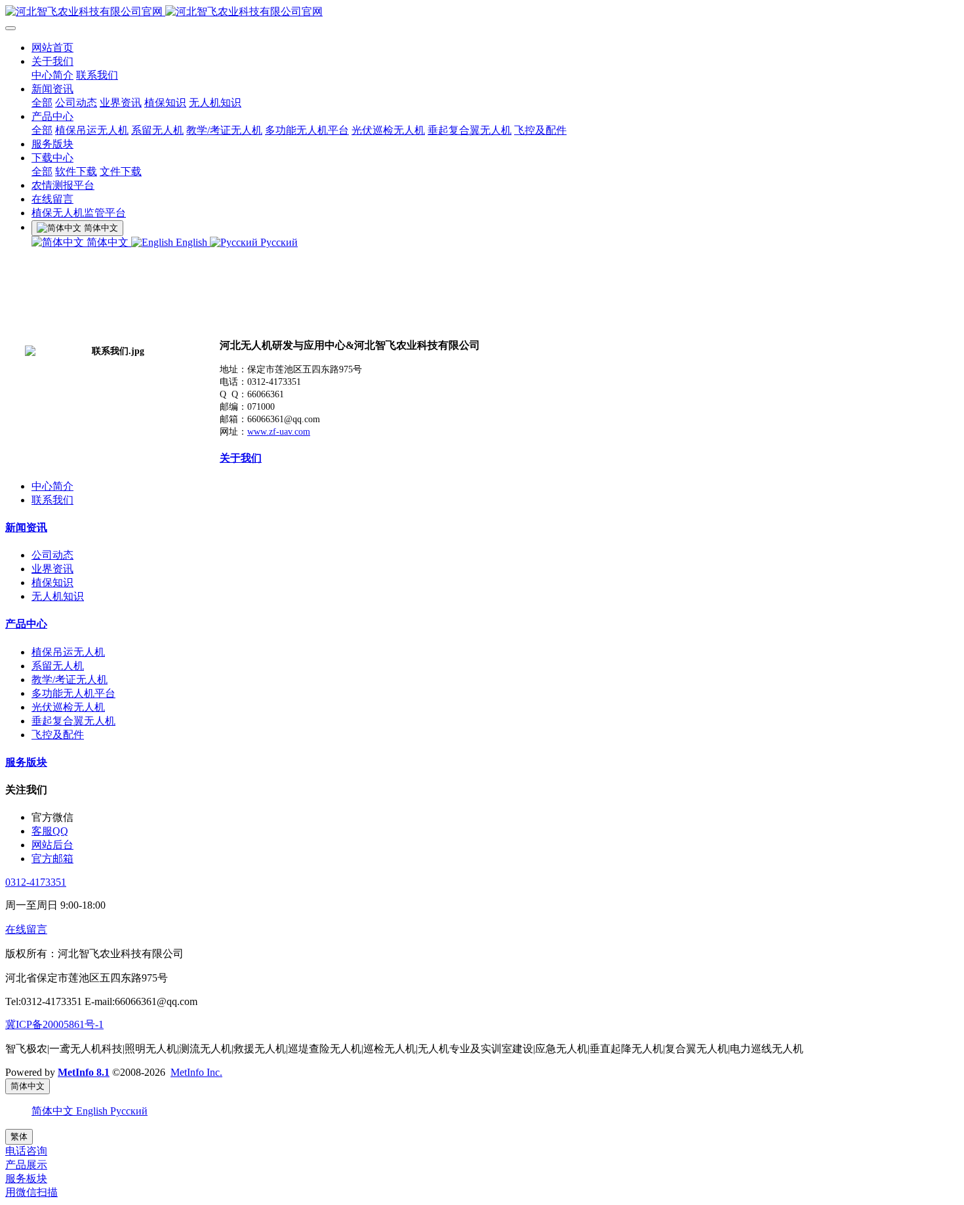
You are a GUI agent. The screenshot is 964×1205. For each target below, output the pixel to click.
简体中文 (107, 242)
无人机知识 (215, 102)
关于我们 (52, 61)
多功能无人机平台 (307, 130)
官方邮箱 (52, 858)
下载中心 (52, 157)
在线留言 (52, 199)
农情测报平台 (62, 185)
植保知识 (165, 102)
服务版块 (52, 143)
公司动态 (76, 102)
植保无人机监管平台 (78, 212)
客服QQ (49, 831)
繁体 (19, 1136)
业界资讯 (121, 102)
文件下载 (121, 171)
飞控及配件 (540, 130)
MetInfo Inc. (196, 1072)
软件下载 (76, 171)
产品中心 (52, 116)
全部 (41, 102)
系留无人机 (157, 130)
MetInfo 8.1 (84, 1072)
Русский (278, 242)
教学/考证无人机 (224, 130)
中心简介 (52, 75)
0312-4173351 (35, 882)
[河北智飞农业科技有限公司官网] (482, 12)
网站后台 (52, 844)
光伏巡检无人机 (388, 130)
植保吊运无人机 (92, 130)
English (191, 242)
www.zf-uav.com (278, 432)
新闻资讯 (52, 88)
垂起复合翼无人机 (470, 130)
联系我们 (97, 75)
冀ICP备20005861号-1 (54, 1024)
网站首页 (52, 47)
